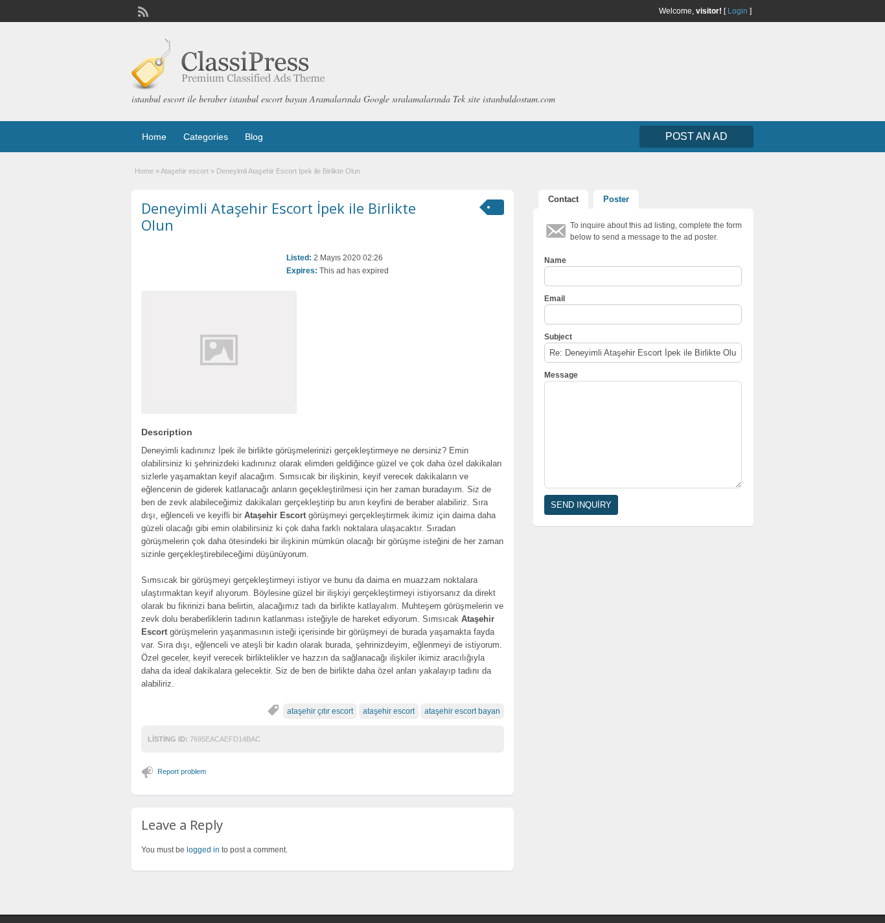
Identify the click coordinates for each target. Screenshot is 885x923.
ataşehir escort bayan (462, 711)
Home (154, 136)
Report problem (181, 771)
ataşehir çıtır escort (320, 711)
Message (561, 375)
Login (738, 11)
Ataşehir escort (185, 171)
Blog (254, 136)
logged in (203, 849)
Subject (558, 336)
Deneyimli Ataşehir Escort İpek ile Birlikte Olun (278, 216)
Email (554, 298)
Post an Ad (696, 136)
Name (555, 260)
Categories (205, 136)
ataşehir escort (389, 711)
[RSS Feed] (142, 10)
